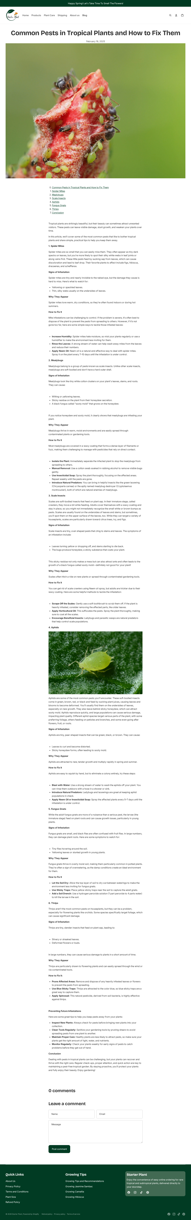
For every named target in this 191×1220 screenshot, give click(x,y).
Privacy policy (59, 1214)
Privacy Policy (13, 1186)
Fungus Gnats (59, 205)
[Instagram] (174, 1214)
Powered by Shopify (31, 1214)
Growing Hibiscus (74, 1196)
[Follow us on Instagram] (135, 1192)
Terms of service (73, 1214)
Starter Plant (17, 1214)
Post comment (59, 1149)
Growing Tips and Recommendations (84, 1181)
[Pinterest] (183, 1214)
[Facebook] (169, 1214)
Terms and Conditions (17, 1191)
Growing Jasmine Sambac (79, 1186)
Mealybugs (57, 194)
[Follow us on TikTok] (141, 1192)
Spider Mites (58, 191)
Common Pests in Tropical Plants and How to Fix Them (80, 187)
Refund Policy (13, 1202)
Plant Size (11, 1196)
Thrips (55, 209)
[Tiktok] (179, 1214)
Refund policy (47, 1214)
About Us (10, 1181)
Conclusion (58, 212)
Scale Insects (59, 198)
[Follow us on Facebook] (129, 1192)
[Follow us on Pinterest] (148, 1192)
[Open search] (170, 15)
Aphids (55, 201)
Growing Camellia (74, 1191)
